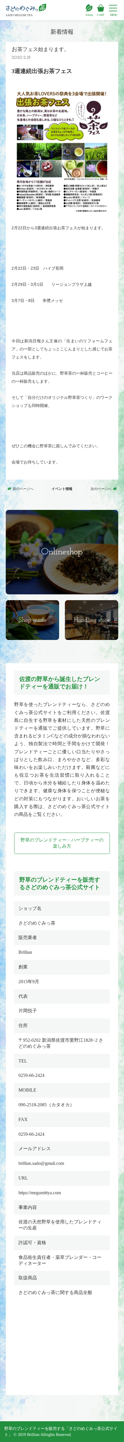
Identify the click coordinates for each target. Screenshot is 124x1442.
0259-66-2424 (31, 1075)
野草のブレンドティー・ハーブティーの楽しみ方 (62, 843)
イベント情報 (62, 489)
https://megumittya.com (39, 1192)
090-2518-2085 (32, 1104)
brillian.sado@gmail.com (41, 1163)
